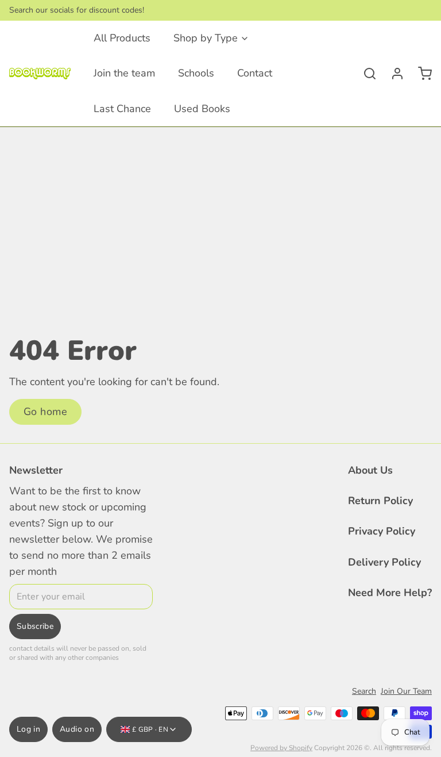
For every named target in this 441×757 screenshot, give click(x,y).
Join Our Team (406, 691)
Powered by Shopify (281, 747)
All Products (122, 38)
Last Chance (122, 109)
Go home (45, 411)
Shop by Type (205, 38)
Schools (196, 73)
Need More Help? (390, 593)
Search (364, 691)
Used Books (202, 109)
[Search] (365, 73)
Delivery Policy (384, 562)
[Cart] (420, 73)
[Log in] (392, 73)
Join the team (124, 73)
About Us (370, 470)
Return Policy (380, 501)
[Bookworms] (40, 73)
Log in (28, 729)
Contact (254, 73)
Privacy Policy (381, 531)
